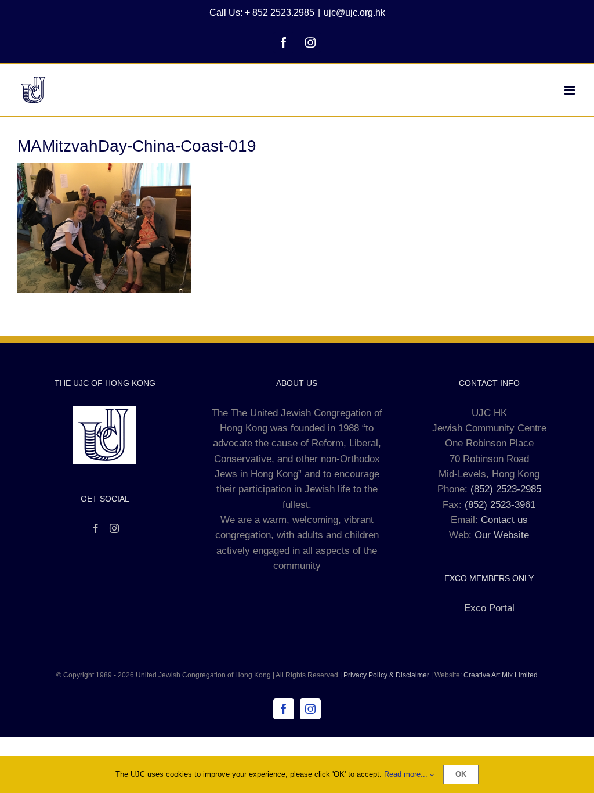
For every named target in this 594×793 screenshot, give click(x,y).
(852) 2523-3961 (500, 504)
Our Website (502, 534)
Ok (460, 774)
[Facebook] (95, 528)
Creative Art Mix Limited (500, 675)
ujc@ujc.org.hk (354, 12)
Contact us (504, 519)
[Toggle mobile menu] (570, 90)
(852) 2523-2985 (505, 489)
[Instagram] (114, 528)
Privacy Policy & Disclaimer (386, 675)
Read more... (407, 774)
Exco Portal (489, 608)
